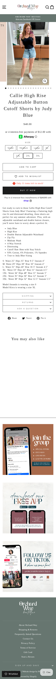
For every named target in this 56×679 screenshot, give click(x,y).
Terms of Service (28, 648)
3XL (38, 155)
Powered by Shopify (28, 676)
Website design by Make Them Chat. (37, 671)
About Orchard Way (28, 625)
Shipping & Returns (28, 630)
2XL (28, 155)
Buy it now (28, 190)
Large (37, 148)
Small (11, 148)
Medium (24, 148)
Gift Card (28, 652)
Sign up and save (27, 665)
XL (47, 148)
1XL (18, 155)
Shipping (28, 296)
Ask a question (28, 309)
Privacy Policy (28, 643)
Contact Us (28, 639)
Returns (28, 302)
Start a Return (28, 657)
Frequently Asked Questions (28, 634)
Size (28, 142)
